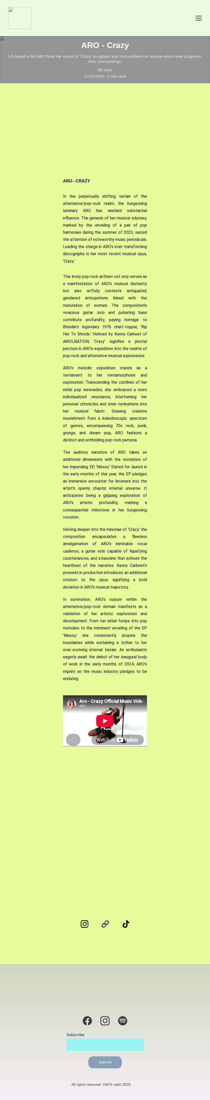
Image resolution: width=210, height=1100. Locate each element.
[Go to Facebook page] (90, 1020)
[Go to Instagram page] (87, 924)
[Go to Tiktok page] (126, 924)
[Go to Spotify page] (122, 1020)
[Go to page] (107, 924)
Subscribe (75, 1035)
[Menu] (199, 18)
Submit (105, 1062)
